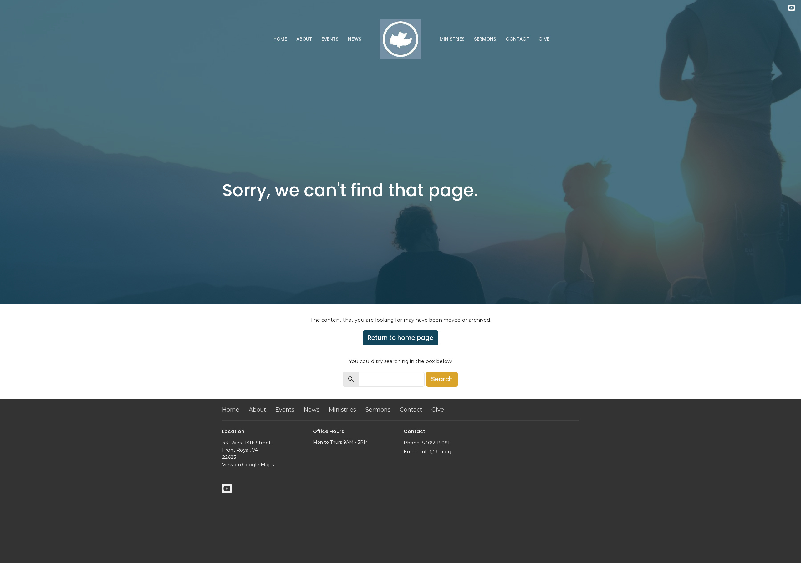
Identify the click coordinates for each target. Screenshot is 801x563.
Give (543, 39)
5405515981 (436, 443)
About (304, 39)
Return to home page (400, 337)
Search (442, 379)
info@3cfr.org (437, 451)
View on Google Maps (248, 465)
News (354, 39)
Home (280, 39)
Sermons (485, 39)
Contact (517, 39)
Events (330, 39)
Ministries (452, 39)
